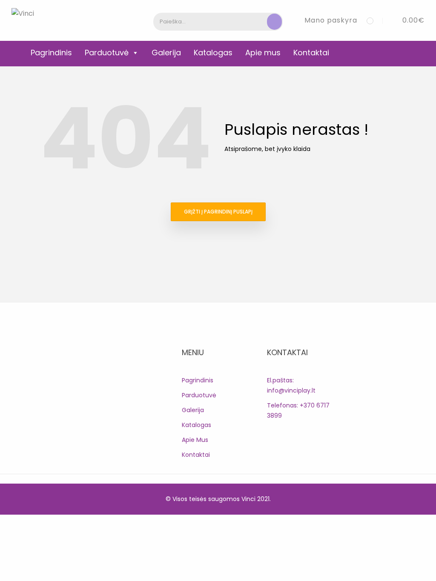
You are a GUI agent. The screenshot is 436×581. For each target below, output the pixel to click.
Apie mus (263, 52)
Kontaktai (311, 52)
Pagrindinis (51, 52)
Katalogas (213, 52)
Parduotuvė (107, 52)
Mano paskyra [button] (330, 20)
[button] (407, 20)
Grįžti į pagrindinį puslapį (218, 211)
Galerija (166, 52)
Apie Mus (195, 440)
